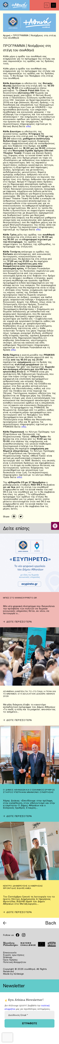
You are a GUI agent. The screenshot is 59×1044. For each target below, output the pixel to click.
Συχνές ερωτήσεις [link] (13, 954)
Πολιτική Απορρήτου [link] (14, 962)
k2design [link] (19, 973)
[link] (55, 526)
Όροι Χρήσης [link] (10, 959)
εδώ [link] (28, 126)
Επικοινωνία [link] (9, 952)
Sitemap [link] (7, 957)
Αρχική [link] (6, 35)
